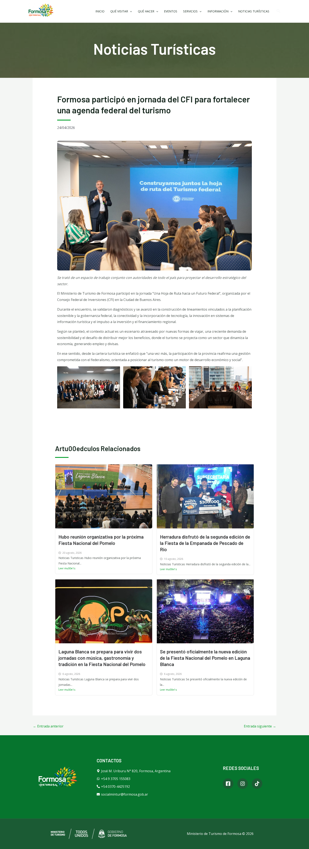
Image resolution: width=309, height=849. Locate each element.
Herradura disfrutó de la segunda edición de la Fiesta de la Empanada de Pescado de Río (205, 543)
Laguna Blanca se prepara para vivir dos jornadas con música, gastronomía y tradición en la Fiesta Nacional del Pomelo (101, 658)
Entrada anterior (48, 726)
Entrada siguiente (260, 726)
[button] (278, 11)
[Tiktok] (257, 783)
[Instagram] (242, 783)
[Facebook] (228, 783)
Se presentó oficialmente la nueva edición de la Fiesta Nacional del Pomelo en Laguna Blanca (205, 658)
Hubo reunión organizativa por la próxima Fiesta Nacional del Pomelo (101, 540)
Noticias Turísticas (253, 11)
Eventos (170, 11)
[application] (130, 11)
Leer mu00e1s (66, 568)
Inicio (99, 11)
